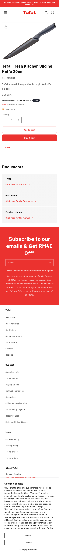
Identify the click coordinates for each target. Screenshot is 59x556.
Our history (10, 330)
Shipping (5, 104)
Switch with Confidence (16, 422)
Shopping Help (12, 372)
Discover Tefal (12, 324)
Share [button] (7, 147)
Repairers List (12, 416)
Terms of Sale (11, 458)
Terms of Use (11, 452)
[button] (5, 12)
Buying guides (12, 385)
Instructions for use (14, 391)
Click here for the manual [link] (17, 218)
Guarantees (10, 397)
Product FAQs (11, 378)
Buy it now (29, 138)
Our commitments (13, 336)
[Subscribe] (50, 262)
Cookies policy (12, 439)
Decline (28, 542)
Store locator (11, 342)
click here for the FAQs (16, 184)
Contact (9, 348)
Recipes (9, 355)
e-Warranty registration (16, 403)
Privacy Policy (46, 528)
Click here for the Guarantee (19, 201)
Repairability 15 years (15, 409)
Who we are (10, 317)
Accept (28, 535)
